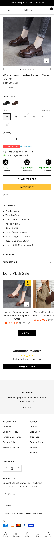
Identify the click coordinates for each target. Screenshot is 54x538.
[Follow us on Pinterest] (18, 468)
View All (27, 333)
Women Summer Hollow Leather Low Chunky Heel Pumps (16, 315)
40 (6, 125)
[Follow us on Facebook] (6, 468)
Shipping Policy (10, 431)
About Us (7, 426)
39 (42, 116)
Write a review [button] (27, 366)
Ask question (10, 262)
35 (6, 116)
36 (15, 116)
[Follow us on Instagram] (12, 468)
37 (24, 116)
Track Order (35, 437)
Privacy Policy (9, 442)
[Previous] (4, 69)
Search (33, 452)
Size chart (46, 110)
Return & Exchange (12, 437)
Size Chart (8, 254)
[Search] (9, 10)
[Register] (44, 494)
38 (33, 116)
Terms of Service (11, 447)
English (8, 505)
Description (9, 205)
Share (6, 194)
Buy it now (27, 187)
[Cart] (49, 10)
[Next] (50, 69)
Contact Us (35, 426)
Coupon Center (37, 442)
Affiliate (33, 447)
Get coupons (26, 146)
